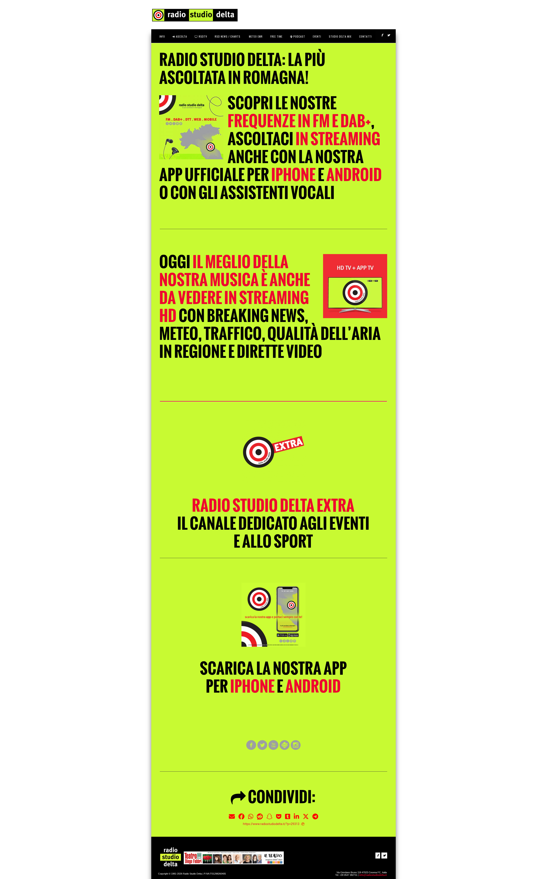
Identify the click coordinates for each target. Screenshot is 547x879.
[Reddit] (260, 818)
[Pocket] (278, 818)
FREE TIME (276, 36)
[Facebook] (241, 818)
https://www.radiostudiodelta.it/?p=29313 (271, 824)
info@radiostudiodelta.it (373, 875)
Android (354, 175)
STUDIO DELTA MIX (340, 36)
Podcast (299, 36)
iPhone (293, 175)
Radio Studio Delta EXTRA (273, 505)
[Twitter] (306, 818)
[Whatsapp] (250, 818)
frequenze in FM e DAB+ (299, 121)
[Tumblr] (287, 818)
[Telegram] (315, 818)
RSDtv (202, 36)
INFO (162, 36)
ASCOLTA (181, 36)
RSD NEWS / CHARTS (227, 36)
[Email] (232, 818)
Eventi (317, 36)
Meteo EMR (255, 36)
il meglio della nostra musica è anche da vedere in (234, 289)
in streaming (338, 139)
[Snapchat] (269, 818)
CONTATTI (365, 36)
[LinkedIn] (296, 818)
